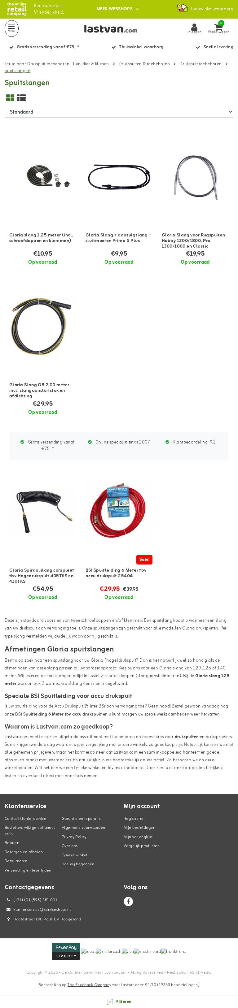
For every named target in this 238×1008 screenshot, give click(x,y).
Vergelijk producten (142, 846)
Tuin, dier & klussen (91, 64)
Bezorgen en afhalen (24, 852)
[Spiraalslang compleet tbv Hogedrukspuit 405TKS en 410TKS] (42, 512)
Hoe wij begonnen (78, 864)
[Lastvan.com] (17, 9)
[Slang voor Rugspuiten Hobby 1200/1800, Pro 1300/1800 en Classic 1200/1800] (195, 176)
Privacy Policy (74, 837)
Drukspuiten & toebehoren (144, 64)
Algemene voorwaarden (83, 827)
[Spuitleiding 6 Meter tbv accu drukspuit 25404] (119, 512)
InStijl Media (200, 972)
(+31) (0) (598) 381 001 (34, 900)
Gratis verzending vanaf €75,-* (51, 445)
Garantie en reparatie (81, 818)
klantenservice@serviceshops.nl (42, 909)
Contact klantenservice (25, 818)
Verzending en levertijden (28, 870)
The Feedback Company (89, 985)
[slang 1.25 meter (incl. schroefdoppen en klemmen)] (42, 176)
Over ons (69, 846)
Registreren (134, 818)
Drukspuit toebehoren (200, 64)
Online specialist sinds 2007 (122, 442)
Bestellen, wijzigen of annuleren (30, 830)
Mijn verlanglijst (138, 837)
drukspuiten (187, 737)
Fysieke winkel (75, 855)
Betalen (12, 843)
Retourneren (16, 861)
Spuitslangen (17, 71)
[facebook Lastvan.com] (128, 901)
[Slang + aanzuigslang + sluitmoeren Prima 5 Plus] (119, 176)
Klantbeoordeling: (193, 442)
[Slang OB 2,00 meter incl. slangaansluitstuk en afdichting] (42, 326)
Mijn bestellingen (139, 827)
